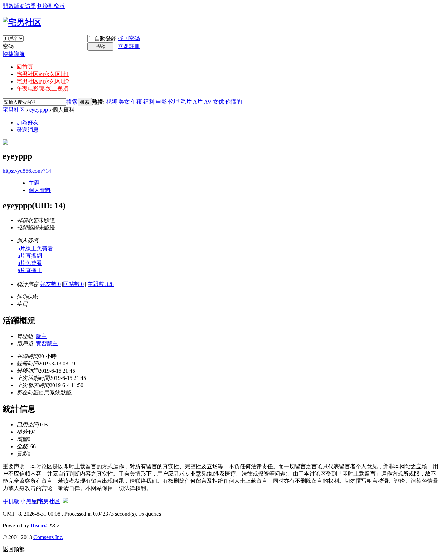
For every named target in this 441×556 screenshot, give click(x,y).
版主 (41, 336)
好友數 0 (50, 284)
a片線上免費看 (35, 248)
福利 (148, 102)
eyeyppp (38, 110)
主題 (34, 183)
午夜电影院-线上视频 (42, 89)
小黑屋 (28, 501)
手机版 (11, 501)
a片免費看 (30, 263)
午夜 (136, 102)
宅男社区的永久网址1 (43, 74)
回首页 (25, 67)
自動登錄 (105, 38)
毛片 (186, 102)
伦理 (173, 102)
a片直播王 (30, 270)
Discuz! (39, 525)
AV (208, 102)
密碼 (8, 46)
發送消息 (28, 130)
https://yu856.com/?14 (27, 171)
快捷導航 (14, 54)
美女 (124, 102)
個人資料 (40, 190)
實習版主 (47, 343)
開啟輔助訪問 (19, 6)
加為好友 (28, 122)
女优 (218, 102)
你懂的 (233, 102)
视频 (111, 102)
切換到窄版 (51, 6)
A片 (198, 102)
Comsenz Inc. (48, 537)
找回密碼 (129, 38)
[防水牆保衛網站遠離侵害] (65, 501)
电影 (161, 102)
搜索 (72, 102)
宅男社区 (14, 110)
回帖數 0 (73, 284)
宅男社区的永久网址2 (43, 81)
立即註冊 (129, 46)
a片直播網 (30, 256)
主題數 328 (101, 284)
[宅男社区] (22, 22)
